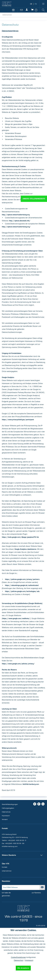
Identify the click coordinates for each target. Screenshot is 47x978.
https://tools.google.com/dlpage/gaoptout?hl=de (20, 537)
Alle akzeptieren (23, 968)
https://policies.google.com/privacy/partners (22, 579)
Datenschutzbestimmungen (21, 893)
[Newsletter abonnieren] (42, 887)
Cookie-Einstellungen (18, 957)
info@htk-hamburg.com (10, 846)
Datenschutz (6, 812)
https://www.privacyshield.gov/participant (18, 420)
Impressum (6, 816)
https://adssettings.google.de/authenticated (21, 585)
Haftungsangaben (8, 808)
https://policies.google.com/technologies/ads (22, 591)
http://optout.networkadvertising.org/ (16, 227)
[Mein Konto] (27, 11)
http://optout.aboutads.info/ (19, 221)
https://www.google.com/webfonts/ (16, 618)
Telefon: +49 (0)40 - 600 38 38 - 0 (14, 840)
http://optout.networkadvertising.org (16, 215)
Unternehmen (7, 871)
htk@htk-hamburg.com (31, 784)
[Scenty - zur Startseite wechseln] (7, 4)
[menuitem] (43, 4)
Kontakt (4, 867)
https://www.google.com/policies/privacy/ (18, 664)
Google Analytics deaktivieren (25, 549)
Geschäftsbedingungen (10, 804)
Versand (5, 819)
